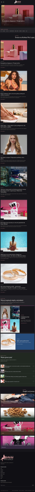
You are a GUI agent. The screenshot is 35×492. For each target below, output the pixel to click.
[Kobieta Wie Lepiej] (17, 2)
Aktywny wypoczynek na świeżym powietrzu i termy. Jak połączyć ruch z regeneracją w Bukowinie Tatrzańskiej (13, 190)
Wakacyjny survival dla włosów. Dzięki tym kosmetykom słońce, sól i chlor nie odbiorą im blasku (13, 255)
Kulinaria (2, 469)
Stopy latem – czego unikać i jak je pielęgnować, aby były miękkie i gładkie (13, 126)
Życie (1, 478)
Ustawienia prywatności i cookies (29, 490)
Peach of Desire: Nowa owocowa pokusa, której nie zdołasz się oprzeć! (13, 94)
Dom (1, 468)
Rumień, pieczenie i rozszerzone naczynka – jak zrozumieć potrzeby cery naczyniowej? (17, 367)
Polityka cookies (21, 490)
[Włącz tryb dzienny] (3, 2)
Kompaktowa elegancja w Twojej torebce (13, 21)
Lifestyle (2, 471)
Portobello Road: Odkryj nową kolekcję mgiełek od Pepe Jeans (16, 376)
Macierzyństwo (3, 472)
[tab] (3, 25)
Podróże (2, 475)
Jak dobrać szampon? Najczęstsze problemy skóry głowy (12, 158)
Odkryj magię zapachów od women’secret (12, 381)
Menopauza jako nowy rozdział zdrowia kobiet (13, 371)
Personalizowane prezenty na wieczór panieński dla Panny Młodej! (13, 223)
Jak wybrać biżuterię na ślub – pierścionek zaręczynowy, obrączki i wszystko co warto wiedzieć (13, 287)
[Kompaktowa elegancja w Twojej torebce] (17, 15)
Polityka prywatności (15, 490)
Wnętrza (2, 476)
